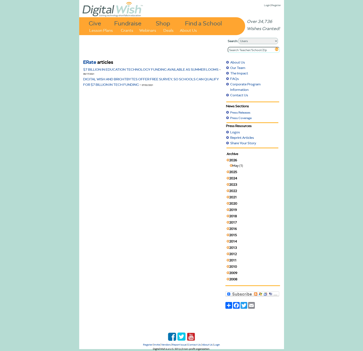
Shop (163, 23)
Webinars (147, 30)
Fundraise (128, 23)
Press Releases (240, 112)
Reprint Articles (242, 137)
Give (95, 23)
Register (276, 5)
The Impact (239, 73)
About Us (188, 30)
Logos (235, 132)
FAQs (234, 78)
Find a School (203, 23)
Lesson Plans (101, 30)
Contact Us (239, 95)
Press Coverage (241, 118)
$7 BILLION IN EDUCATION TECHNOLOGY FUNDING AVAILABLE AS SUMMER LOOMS (151, 69)
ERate (89, 62)
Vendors (166, 344)
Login (267, 5)
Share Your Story (243, 143)
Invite (157, 344)
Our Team (237, 67)
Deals (168, 30)
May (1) (237, 165)
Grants (127, 30)
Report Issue (179, 344)
